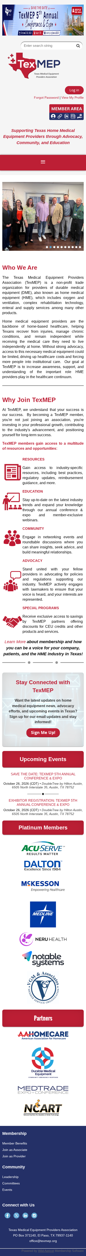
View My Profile (72, 97)
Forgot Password (46, 97)
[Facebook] (7, 1215)
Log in (74, 90)
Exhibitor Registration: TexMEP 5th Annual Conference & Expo (43, 802)
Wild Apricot (46, 1251)
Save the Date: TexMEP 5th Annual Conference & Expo (43, 776)
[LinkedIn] (25, 1215)
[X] (16, 1215)
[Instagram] (34, 1215)
